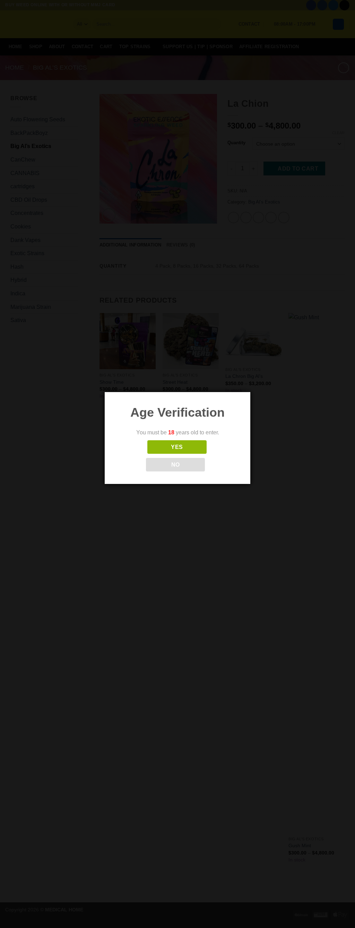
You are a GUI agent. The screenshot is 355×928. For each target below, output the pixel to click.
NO (175, 465)
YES (177, 447)
